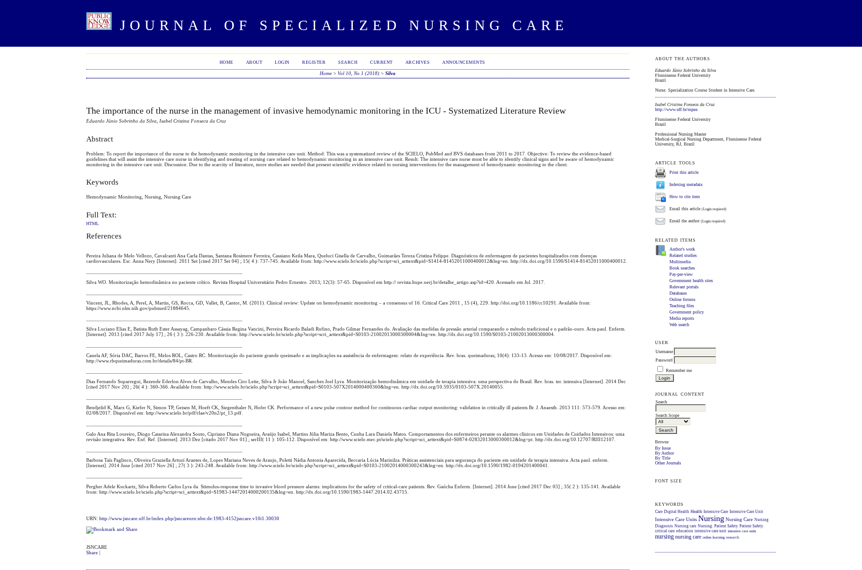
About (254, 62)
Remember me (679, 370)
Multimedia (679, 261)
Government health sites (691, 280)
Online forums (682, 299)
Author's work (682, 249)
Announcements (463, 62)
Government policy (686, 311)
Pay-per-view (681, 274)
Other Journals (668, 462)
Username (664, 351)
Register (313, 62)
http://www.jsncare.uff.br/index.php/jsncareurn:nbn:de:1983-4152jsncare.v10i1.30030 (189, 518)
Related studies (683, 255)
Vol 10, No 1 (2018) (358, 73)
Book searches (682, 267)
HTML (92, 223)
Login (282, 62)
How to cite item (684, 196)
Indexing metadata (685, 184)
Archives (417, 62)
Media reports (681, 318)
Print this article (684, 172)
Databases (678, 293)
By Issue (663, 448)
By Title (662, 457)
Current (381, 62)
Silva (390, 73)
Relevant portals (684, 286)
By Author (664, 453)
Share (92, 552)
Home (226, 62)
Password (664, 360)
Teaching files (681, 305)
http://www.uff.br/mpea (676, 109)
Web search (679, 324)
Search (347, 62)
